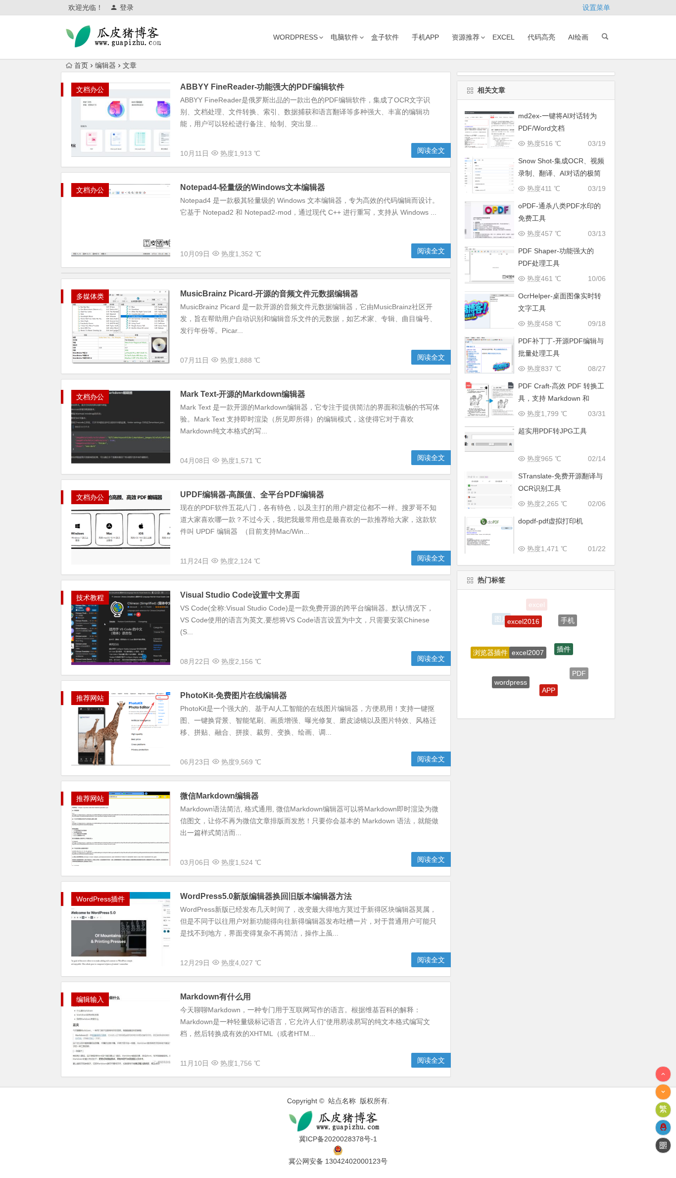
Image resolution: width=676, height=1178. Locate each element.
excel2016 (523, 609)
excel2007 (528, 630)
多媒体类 (90, 296)
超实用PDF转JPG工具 (552, 431)
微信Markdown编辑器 (219, 796)
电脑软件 (344, 37)
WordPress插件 (100, 899)
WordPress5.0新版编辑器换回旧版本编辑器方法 (266, 896)
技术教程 (90, 598)
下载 (527, 698)
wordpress (295, 37)
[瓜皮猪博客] (338, 1121)
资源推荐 (466, 37)
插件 (564, 631)
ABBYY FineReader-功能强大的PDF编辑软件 (262, 87)
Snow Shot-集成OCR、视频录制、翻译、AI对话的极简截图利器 (561, 173)
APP (548, 671)
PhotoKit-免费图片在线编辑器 (233, 695)
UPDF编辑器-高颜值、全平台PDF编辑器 (252, 494)
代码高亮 (541, 37)
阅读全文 (431, 150)
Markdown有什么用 (215, 996)
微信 (562, 696)
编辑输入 (90, 999)
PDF (579, 664)
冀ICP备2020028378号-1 (338, 1139)
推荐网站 (90, 698)
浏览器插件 (490, 644)
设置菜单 (596, 7)
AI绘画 (578, 37)
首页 (81, 65)
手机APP (425, 37)
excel (503, 37)
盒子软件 (385, 37)
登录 (127, 7)
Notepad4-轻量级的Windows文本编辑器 (252, 187)
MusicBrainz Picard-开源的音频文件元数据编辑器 (269, 293)
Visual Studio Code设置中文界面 (240, 595)
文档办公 (90, 90)
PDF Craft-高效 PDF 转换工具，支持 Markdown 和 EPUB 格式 (561, 398)
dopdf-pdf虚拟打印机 (550, 521)
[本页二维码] (663, 1145)
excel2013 (496, 683)
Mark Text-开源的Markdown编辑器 (242, 394)
